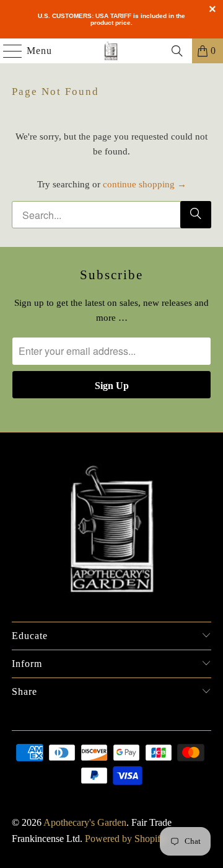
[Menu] (6, 50)
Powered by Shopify (125, 838)
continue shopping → (144, 184)
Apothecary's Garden (84, 822)
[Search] (177, 50)
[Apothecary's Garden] (111, 50)
